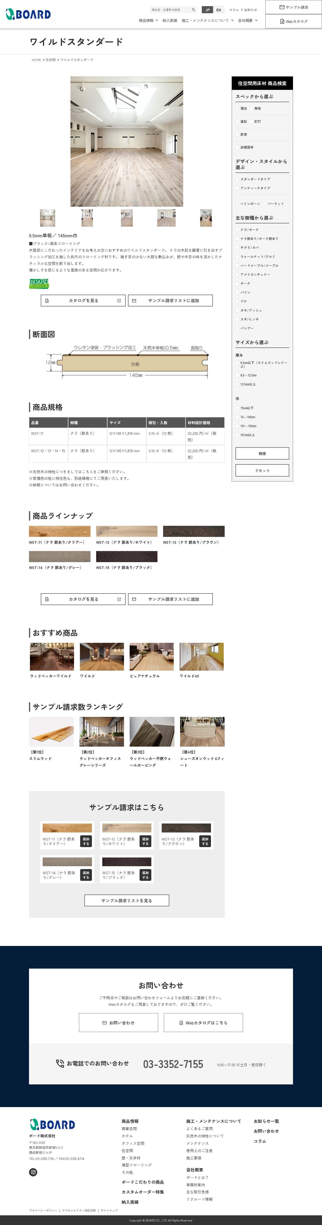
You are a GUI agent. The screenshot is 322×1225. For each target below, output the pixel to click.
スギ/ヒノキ (249, 319)
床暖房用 (247, 147)
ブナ (243, 301)
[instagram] (33, 1172)
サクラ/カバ (249, 248)
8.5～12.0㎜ (248, 375)
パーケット (276, 204)
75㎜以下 (247, 408)
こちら (87, 471)
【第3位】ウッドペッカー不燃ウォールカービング (150, 758)
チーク (245, 283)
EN (218, 10)
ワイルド (87, 676)
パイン (245, 292)
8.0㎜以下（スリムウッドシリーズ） (263, 365)
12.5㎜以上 (248, 384)
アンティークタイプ (255, 188)
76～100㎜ (247, 417)
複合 (243, 108)
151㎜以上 (247, 435)
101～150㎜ (248, 426)
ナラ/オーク (249, 230)
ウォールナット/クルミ (257, 257)
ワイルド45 (189, 676)
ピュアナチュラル (145, 676)
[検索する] (193, 9)
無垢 (257, 108)
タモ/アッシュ (251, 310)
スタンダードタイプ (255, 179)
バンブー (247, 328)
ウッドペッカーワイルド (50, 676)
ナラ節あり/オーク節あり (259, 239)
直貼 (243, 121)
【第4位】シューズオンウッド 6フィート (202, 758)
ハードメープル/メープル (259, 265)
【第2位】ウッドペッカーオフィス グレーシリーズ (100, 758)
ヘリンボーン (250, 204)
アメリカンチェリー (255, 274)
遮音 (243, 134)
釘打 (257, 121)
